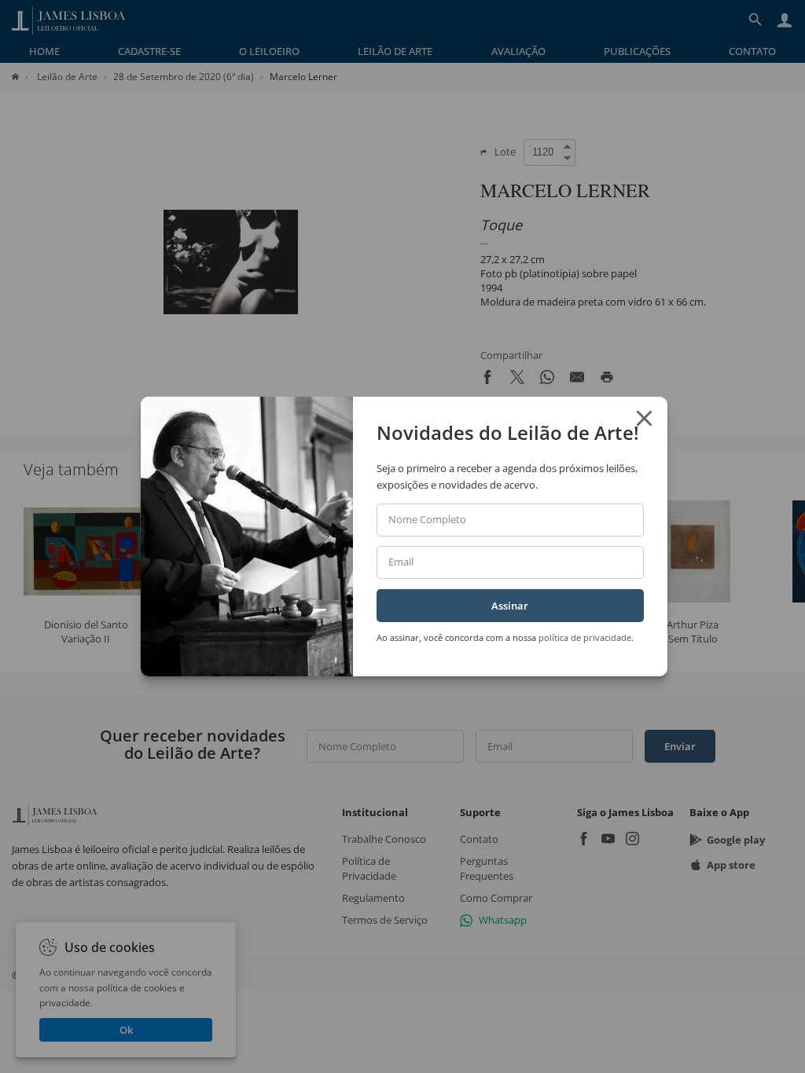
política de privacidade (585, 637)
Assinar (509, 606)
